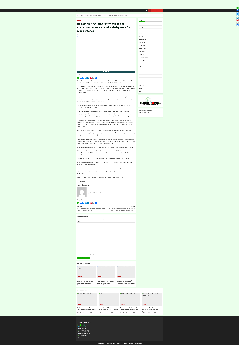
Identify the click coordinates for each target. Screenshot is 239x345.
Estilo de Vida (142, 42)
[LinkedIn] (237, 17)
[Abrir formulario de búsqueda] (146, 11)
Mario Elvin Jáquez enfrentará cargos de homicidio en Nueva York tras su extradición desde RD (105, 281)
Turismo (141, 88)
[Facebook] (237, 10)
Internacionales (109, 10)
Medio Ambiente (142, 51)
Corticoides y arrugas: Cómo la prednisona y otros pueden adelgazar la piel (87, 309)
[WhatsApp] (237, 7)
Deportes (131, 10)
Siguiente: (121, 208)
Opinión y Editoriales (143, 60)
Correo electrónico (81, 244)
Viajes (140, 91)
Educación (141, 36)
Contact (138, 10)
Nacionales (100, 10)
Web (78, 249)
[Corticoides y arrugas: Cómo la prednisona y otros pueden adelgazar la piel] (87, 299)
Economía (93, 10)
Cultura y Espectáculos (144, 27)
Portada (81, 10)
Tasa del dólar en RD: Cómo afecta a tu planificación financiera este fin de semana (130, 309)
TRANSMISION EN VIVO (157, 10)
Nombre (79, 239)
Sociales (118, 10)
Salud (140, 76)
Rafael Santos (80, 284)
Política (87, 10)
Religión (141, 73)
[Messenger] (237, 12)
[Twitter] (237, 15)
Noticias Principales (143, 57)
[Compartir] (237, 25)
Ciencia (124, 10)
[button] (76, 10)
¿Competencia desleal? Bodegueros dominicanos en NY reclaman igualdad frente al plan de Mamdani (126, 281)
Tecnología (141, 85)
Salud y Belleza (142, 79)
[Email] (237, 22)
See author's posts (94, 192)
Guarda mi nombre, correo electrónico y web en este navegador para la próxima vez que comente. (99, 254)
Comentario (80, 221)
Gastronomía (142, 45)
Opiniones (141, 63)
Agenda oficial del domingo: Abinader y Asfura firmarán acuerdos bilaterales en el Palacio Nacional (109, 309)
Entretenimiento (142, 39)
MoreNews (132, 343)
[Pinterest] (237, 20)
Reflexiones (141, 70)
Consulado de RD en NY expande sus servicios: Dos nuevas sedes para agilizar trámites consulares (86, 281)
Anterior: (91, 208)
